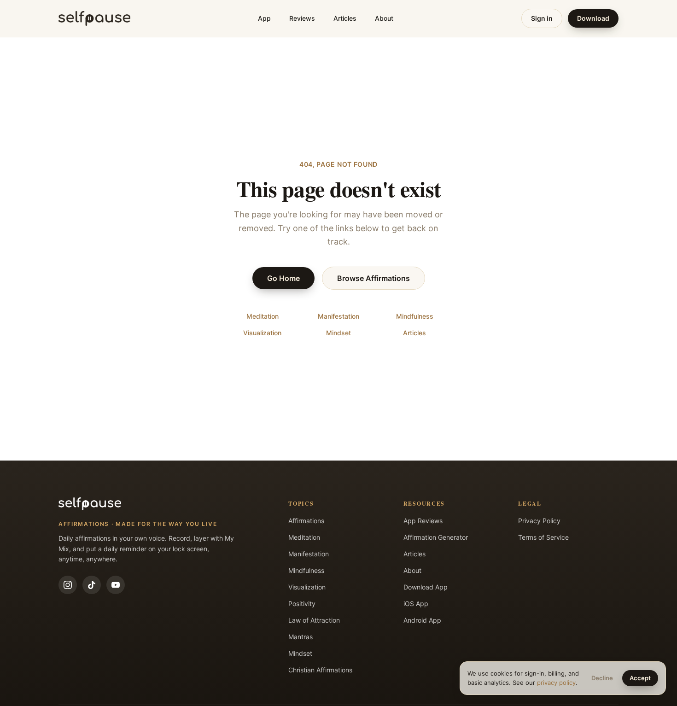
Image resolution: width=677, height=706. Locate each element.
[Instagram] (67, 585)
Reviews (302, 18)
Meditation (262, 316)
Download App (425, 587)
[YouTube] (115, 585)
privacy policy (556, 682)
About (384, 18)
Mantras (300, 637)
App (264, 18)
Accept (640, 678)
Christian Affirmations (320, 670)
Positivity (301, 603)
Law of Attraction (314, 620)
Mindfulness (414, 316)
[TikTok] (91, 585)
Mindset (338, 333)
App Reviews (423, 521)
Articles (344, 18)
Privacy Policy (539, 521)
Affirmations (306, 521)
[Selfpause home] (94, 18)
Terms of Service (543, 537)
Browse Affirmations (373, 278)
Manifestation (338, 316)
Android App (422, 620)
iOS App (415, 603)
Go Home (283, 278)
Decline (602, 678)
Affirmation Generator (435, 537)
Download (593, 18)
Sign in (542, 18)
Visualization (262, 333)
